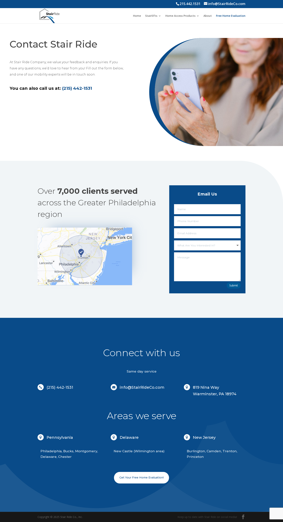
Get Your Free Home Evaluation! (141, 477)
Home (137, 16)
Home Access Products (180, 16)
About (207, 16)
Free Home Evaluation (230, 16)
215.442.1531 (190, 3)
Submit (233, 285)
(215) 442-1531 (60, 387)
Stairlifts (151, 16)
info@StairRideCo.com (142, 387)
